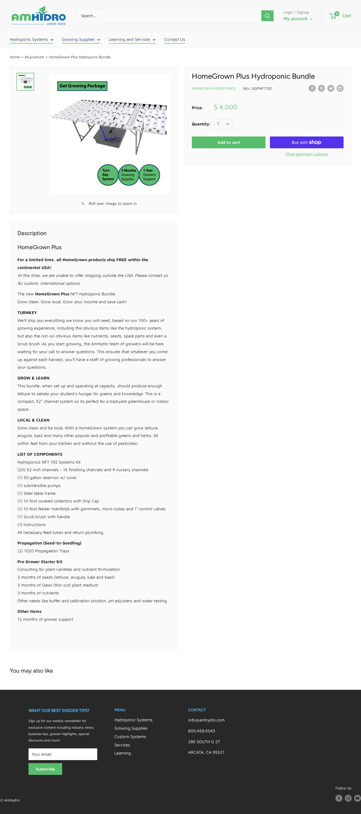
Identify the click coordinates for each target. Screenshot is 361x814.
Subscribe (45, 769)
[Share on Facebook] (312, 88)
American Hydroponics (214, 88)
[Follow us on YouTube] (357, 798)
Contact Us (174, 39)
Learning (122, 753)
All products (34, 57)
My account (296, 18)
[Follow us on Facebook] (338, 798)
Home (15, 57)
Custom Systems (130, 736)
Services (122, 744)
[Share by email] (340, 88)
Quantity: (201, 123)
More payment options (307, 153)
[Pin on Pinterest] (321, 88)
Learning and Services (129, 39)
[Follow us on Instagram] (348, 798)
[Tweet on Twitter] (330, 88)
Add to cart (229, 142)
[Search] (267, 15)
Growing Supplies (78, 39)
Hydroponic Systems (29, 39)
